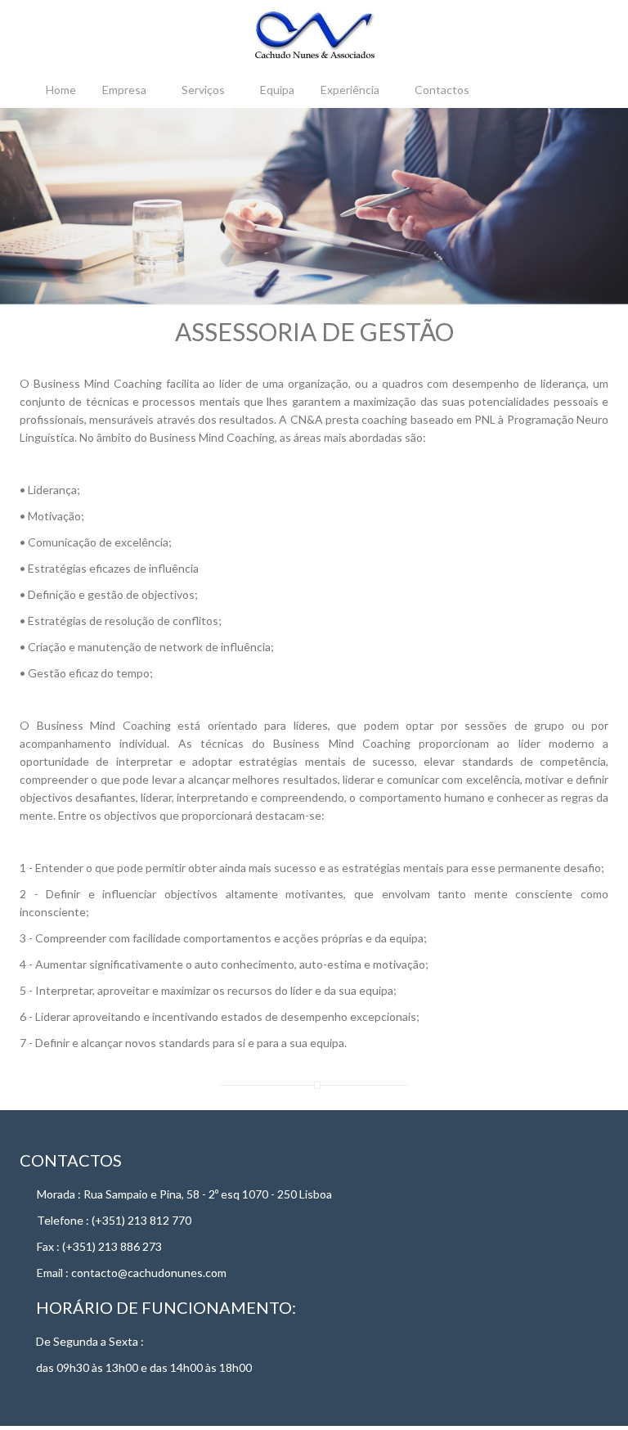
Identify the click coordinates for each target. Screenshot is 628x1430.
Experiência (350, 90)
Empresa (124, 90)
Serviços (203, 90)
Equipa (277, 90)
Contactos (442, 90)
